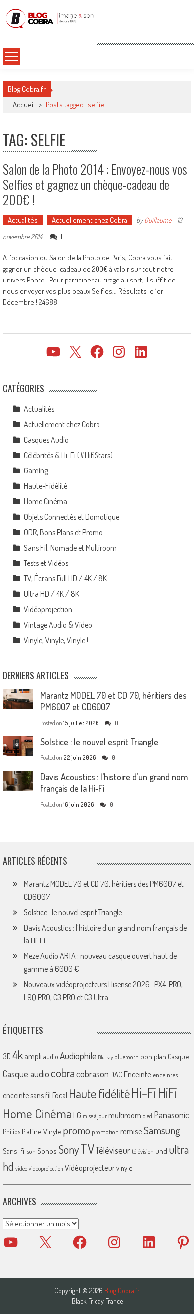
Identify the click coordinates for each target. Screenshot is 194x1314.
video (21, 1168)
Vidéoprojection (48, 609)
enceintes (165, 1074)
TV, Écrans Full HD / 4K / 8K (65, 578)
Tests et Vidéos (46, 563)
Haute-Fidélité (45, 486)
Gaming (36, 470)
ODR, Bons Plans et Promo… (65, 532)
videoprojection (46, 1168)
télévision (143, 1151)
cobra (63, 1072)
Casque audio (26, 1073)
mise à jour (95, 1116)
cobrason (92, 1073)
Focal (59, 1095)
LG (77, 1115)
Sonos (47, 1151)
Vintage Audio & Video (58, 625)
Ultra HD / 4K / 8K (51, 594)
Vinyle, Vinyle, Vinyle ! (56, 640)
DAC (116, 1074)
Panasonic (171, 1114)
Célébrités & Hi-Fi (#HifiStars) (68, 455)
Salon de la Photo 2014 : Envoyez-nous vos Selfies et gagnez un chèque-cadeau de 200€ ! (95, 184)
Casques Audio (46, 440)
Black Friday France (97, 1301)
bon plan (153, 1056)
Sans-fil (14, 1151)
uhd (161, 1150)
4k (17, 1054)
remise (131, 1131)
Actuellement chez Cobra (89, 220)
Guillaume (157, 220)
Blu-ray (105, 1057)
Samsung (162, 1130)
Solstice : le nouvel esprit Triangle (99, 741)
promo (76, 1130)
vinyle (124, 1167)
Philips (11, 1131)
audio (50, 1056)
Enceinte (137, 1074)
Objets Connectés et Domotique (71, 517)
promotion (105, 1132)
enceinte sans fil (27, 1095)
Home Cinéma (45, 501)
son (31, 1151)
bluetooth (126, 1057)
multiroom (124, 1115)
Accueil (24, 104)
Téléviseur (113, 1150)
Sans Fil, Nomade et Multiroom (70, 548)
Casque (178, 1056)
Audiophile (78, 1055)
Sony (68, 1149)
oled (147, 1116)
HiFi (167, 1093)
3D (7, 1056)
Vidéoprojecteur (90, 1167)
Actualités (23, 220)
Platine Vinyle (41, 1131)
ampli (33, 1056)
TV (87, 1148)
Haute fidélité (99, 1093)
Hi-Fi (143, 1092)
